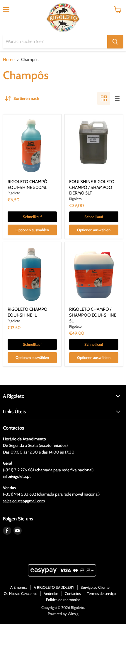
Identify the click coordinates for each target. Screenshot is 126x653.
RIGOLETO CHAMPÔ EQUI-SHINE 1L (27, 312)
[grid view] (103, 98)
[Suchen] (115, 41)
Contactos (73, 593)
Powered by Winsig (63, 613)
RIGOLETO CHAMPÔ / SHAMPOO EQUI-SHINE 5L (92, 315)
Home (9, 59)
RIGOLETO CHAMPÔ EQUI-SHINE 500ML (27, 184)
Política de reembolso (63, 599)
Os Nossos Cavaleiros (20, 593)
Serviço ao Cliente (95, 587)
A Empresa (18, 587)
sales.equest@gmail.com (24, 500)
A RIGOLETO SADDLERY (54, 587)
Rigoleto (14, 193)
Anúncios (51, 593)
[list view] (116, 98)
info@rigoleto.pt (17, 476)
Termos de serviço (101, 593)
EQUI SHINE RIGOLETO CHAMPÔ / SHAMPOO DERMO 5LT (92, 187)
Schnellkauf (32, 216)
